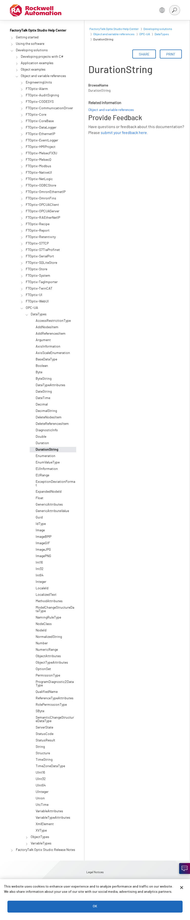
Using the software (30, 44)
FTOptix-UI (34, 295)
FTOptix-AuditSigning (42, 95)
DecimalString (46, 411)
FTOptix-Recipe (37, 224)
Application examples (37, 63)
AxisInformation (48, 346)
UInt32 (41, 779)
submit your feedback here (124, 133)
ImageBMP (43, 537)
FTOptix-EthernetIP (40, 134)
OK (95, 906)
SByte (40, 711)
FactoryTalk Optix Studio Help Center (38, 30)
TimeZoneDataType (50, 766)
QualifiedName (47, 692)
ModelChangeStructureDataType (55, 609)
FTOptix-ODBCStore (41, 185)
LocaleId (42, 588)
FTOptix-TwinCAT (39, 288)
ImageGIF (43, 543)
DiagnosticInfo (47, 430)
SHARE (144, 54)
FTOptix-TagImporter (42, 282)
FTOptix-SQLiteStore (41, 263)
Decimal (42, 404)
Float (39, 498)
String (40, 747)
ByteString (43, 378)
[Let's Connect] (184, 868)
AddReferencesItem (51, 333)
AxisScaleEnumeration (53, 353)
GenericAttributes (49, 504)
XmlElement (45, 824)
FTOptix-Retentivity (41, 237)
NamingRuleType (48, 617)
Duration (42, 443)
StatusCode (44, 734)
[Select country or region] (162, 10)
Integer (41, 582)
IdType (41, 524)
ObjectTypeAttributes (52, 662)
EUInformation (47, 469)
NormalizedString (49, 637)
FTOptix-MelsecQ (38, 160)
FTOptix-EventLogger (42, 140)
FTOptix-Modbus (38, 166)
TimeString (44, 759)
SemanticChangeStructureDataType (55, 719)
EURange (42, 475)
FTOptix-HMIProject (40, 147)
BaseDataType (46, 359)
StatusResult (45, 740)
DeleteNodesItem (49, 417)
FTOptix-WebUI (37, 301)
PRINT (170, 54)
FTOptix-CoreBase (40, 121)
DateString (44, 391)
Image (40, 530)
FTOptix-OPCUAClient (42, 205)
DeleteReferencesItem (52, 424)
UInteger (42, 792)
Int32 (40, 569)
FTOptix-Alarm (37, 89)
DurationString (47, 449)
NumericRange (47, 649)
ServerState (44, 727)
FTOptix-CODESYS (40, 102)
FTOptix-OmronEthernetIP (46, 192)
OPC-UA (32, 308)
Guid (39, 517)
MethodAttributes (49, 601)
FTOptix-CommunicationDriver (49, 108)
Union (40, 798)
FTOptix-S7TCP (37, 243)
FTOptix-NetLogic (39, 179)
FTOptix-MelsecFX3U (41, 153)
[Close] (182, 887)
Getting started (27, 37)
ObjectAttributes (48, 656)
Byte (39, 372)
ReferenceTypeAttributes (54, 698)
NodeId (41, 630)
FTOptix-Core (36, 114)
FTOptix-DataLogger (41, 127)
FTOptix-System (38, 275)
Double (41, 436)
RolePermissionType (51, 704)
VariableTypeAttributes (53, 817)
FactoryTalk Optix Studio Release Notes (45, 850)
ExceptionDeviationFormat (55, 483)
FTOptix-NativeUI (39, 172)
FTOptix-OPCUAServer (42, 211)
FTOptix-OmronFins (41, 198)
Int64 (40, 575)
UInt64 (41, 785)
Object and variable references (43, 76)
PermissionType (48, 675)
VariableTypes (41, 843)
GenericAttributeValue (52, 511)
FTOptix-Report (37, 230)
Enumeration (45, 456)
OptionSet (43, 669)
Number (42, 643)
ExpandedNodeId (49, 491)
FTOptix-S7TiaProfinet (43, 250)
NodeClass (44, 624)
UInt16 (40, 772)
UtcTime (42, 805)
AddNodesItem (47, 327)
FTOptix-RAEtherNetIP (43, 217)
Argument (43, 340)
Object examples (33, 69)
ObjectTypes (40, 837)
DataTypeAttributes (50, 385)
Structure (43, 753)
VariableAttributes (49, 811)
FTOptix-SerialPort (40, 256)
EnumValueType (48, 462)
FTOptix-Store (36, 269)
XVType (41, 830)
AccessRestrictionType (53, 321)
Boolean (42, 366)
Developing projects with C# (42, 56)
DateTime (43, 398)
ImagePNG (43, 556)
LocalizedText (46, 594)
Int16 (39, 562)
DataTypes (39, 314)
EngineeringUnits (39, 82)
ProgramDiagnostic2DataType (55, 683)
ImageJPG (43, 549)
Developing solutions (32, 50)
